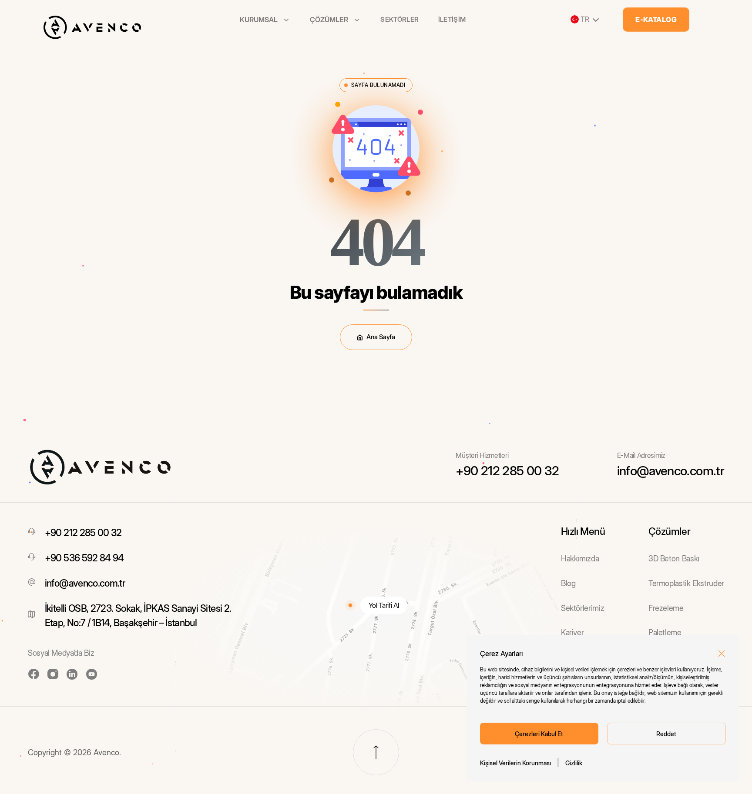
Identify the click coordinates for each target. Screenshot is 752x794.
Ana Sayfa (380, 337)
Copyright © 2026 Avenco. (74, 752)
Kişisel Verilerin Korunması (515, 763)
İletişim (452, 19)
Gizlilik (573, 763)
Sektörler (399, 19)
